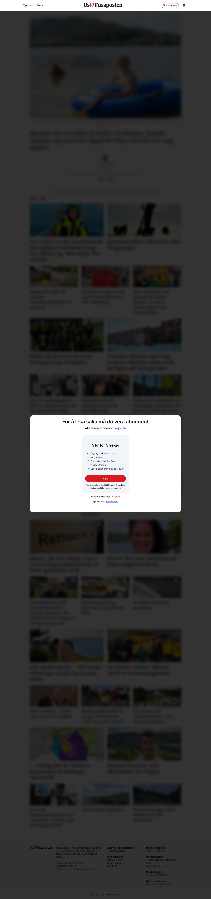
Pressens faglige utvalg (69, 863)
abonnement (112, 501)
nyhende (139, 192)
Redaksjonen (114, 860)
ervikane (153, 192)
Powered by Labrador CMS (105, 894)
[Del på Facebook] (100, 179)
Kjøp (105, 478)
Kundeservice (115, 863)
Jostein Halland (116, 851)
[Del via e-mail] (110, 179)
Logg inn (105, 428)
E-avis (40, 5)
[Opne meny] (184, 5)
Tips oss (28, 5)
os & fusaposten (102, 192)
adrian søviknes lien (76, 192)
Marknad (112, 866)
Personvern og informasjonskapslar (76, 869)
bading (57, 192)
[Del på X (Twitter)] (105, 179)
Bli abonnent (170, 5)
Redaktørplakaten (66, 866)
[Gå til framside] (103, 5)
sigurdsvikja (123, 192)
